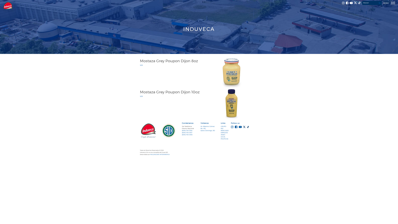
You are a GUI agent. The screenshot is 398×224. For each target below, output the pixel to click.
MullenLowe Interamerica (160, 154)
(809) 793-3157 (187, 132)
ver (141, 65)
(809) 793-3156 (187, 130)
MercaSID (225, 130)
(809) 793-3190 (187, 135)
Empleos (224, 132)
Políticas (224, 139)
